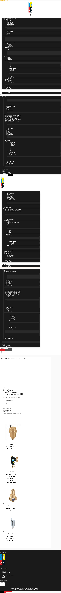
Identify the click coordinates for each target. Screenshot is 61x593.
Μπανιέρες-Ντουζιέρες (10, 134)
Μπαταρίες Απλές (9, 45)
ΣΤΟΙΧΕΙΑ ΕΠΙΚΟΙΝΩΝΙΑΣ (6, 92)
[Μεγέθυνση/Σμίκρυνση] (10, 591)
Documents (6, 411)
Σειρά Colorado (12, 66)
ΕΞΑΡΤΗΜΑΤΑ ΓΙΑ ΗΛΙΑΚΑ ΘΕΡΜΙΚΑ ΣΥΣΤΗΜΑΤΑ (11, 41)
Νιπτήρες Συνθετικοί (9, 59)
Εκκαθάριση (8, 406)
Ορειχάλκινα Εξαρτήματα (10, 83)
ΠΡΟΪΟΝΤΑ (3, 17)
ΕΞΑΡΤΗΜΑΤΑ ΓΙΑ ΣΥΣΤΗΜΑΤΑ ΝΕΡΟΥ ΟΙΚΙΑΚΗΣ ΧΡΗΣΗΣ (13, 119)
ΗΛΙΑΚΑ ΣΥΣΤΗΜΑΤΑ (8, 34)
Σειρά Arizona (12, 145)
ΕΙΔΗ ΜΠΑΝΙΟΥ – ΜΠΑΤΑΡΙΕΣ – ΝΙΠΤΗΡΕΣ (9, 42)
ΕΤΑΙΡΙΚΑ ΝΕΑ (4, 90)
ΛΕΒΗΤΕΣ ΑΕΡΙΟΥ (9, 108)
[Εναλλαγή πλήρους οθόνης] (7, 591)
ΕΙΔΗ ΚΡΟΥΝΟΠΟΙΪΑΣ (8, 61)
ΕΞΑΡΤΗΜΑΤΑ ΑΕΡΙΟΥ (10, 30)
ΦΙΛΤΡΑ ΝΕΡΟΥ (5, 86)
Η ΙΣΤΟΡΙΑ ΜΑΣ (4, 96)
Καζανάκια (8, 48)
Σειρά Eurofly (12, 69)
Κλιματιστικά (8, 33)
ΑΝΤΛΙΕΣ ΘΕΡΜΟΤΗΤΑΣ (10, 20)
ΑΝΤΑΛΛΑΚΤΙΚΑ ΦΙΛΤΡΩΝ (8, 88)
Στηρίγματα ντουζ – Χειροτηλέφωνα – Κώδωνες (13, 49)
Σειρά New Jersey (13, 144)
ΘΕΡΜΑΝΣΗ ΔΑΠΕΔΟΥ (10, 23)
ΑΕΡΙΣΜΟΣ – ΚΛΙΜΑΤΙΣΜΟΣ (9, 31)
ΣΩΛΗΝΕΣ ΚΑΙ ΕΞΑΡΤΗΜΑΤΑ (11, 106)
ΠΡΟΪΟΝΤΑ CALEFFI (6, 35)
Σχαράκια (8, 132)
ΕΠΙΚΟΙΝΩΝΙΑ (4, 91)
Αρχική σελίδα (4, 387)
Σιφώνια (8, 131)
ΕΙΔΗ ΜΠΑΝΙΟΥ (7, 47)
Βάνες (8, 81)
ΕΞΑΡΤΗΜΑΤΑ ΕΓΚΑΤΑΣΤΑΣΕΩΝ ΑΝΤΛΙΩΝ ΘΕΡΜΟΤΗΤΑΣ (13, 117)
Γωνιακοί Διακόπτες (9, 133)
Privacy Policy (29, 589)
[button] (30, 94)
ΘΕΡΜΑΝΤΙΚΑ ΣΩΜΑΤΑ (10, 22)
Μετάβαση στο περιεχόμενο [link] (4, 0)
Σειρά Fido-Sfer (12, 71)
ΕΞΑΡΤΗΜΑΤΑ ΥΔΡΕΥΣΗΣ (8, 80)
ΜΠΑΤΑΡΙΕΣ (6, 43)
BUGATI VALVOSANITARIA (12, 142)
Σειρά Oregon (12, 143)
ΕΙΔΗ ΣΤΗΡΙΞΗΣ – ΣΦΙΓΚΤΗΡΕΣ (9, 164)
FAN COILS (8, 21)
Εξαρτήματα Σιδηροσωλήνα (10, 82)
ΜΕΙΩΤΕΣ (6, 79)
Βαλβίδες (8, 130)
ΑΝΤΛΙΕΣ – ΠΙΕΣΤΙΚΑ (8, 78)
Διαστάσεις (4, 403)
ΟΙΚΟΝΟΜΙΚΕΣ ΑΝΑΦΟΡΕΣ (7, 93)
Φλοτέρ (8, 55)
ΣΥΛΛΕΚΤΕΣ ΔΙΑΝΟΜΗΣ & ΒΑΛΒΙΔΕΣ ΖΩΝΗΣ (11, 120)
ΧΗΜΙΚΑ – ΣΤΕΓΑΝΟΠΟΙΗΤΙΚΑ (9, 85)
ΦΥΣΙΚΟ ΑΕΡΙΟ (7, 107)
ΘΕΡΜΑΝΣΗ (7, 19)
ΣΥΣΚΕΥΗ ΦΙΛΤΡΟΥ (7, 87)
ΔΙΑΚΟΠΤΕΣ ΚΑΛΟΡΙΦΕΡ (10, 25)
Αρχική (2, 358)
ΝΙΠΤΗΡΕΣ (6, 56)
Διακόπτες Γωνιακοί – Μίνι (10, 77)
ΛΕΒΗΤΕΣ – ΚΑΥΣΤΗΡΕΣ (10, 24)
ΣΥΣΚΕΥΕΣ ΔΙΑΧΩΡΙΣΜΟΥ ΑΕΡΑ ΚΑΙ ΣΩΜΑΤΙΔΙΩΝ (12, 116)
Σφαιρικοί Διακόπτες (9, 141)
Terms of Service (34, 589)
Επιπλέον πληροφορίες (7, 410)
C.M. (9, 67)
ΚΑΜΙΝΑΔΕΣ (8, 109)
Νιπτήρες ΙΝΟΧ (9, 57)
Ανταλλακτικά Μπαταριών (10, 46)
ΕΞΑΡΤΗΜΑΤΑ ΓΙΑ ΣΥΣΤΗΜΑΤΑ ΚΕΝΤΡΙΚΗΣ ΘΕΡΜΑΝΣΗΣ (13, 36)
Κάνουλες (8, 72)
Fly (10, 75)
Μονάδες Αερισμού (9, 32)
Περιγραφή (5, 409)
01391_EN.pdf (6, 418)
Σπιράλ (8, 50)
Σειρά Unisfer (12, 70)
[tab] (26, 409)
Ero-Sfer (11, 76)
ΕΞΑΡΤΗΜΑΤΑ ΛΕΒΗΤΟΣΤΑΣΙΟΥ (11, 26)
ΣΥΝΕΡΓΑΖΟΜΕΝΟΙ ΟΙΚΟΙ (5, 169)
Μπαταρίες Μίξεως (9, 44)
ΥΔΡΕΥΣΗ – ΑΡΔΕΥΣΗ (6, 60)
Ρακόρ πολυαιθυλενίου (10, 163)
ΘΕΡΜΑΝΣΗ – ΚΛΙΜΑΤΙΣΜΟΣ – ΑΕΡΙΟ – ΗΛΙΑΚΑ (9, 18)
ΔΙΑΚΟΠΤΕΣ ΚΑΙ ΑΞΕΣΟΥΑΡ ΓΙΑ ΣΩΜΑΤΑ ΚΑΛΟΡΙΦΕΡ (12, 118)
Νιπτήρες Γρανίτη (9, 58)
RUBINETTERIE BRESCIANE (12, 68)
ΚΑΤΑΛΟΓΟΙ (3, 89)
